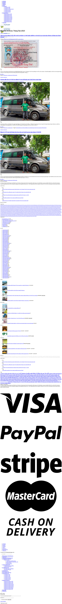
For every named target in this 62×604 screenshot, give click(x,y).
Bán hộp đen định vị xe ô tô (6, 219)
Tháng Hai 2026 (5, 230)
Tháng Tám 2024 (5, 238)
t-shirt (35, 381)
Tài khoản (4, 4)
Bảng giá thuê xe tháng (8, 21)
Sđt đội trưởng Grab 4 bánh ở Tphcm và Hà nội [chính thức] (39, 212)
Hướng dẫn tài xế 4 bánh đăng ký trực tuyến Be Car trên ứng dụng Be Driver (42, 210)
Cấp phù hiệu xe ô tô (5, 222)
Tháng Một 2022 (5, 256)
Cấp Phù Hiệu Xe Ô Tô (6, 564)
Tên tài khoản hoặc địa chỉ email (5, 595)
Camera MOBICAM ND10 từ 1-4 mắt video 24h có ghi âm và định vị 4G (20, 377)
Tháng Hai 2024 (5, 241)
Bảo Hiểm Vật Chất (7, 569)
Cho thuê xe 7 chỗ (7, 575)
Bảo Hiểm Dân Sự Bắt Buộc (9, 568)
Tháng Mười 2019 (5, 274)
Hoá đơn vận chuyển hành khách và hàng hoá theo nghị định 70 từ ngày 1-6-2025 (15, 194)
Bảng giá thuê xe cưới (8, 20)
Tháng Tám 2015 (5, 277)
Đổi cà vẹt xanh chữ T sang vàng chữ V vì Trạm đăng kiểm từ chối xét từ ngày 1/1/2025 (26, 216)
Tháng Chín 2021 (5, 260)
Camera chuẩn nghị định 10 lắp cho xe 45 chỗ (40, 375)
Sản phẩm (4, 2)
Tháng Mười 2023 (5, 244)
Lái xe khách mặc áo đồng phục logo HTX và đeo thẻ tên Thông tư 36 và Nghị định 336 (16, 192)
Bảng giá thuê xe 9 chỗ (8, 15)
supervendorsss (21, 39)
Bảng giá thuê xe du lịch (8, 19)
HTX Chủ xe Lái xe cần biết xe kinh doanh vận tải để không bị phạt (51, 209)
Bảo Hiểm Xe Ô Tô (5, 567)
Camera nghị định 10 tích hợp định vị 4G (8, 220)
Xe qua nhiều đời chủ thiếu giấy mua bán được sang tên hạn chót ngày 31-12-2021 (47, 215)
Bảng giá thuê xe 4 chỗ (8, 13)
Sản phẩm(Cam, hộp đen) (6, 558)
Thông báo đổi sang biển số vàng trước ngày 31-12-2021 (41, 214)
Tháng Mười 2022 (5, 251)
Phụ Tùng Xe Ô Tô (5, 571)
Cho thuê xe (4, 6)
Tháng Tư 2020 (5, 272)
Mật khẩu (2, 597)
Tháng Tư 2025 (5, 232)
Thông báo (4, 22)
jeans (56, 380)
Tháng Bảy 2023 (5, 246)
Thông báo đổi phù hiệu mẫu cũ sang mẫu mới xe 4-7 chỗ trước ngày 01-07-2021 (25, 214)
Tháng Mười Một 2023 (6, 243)
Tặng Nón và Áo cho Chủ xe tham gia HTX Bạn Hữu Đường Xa (30, 215)
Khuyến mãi (4, 224)
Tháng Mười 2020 (5, 268)
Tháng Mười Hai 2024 (6, 235)
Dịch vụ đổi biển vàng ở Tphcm (26, 208)
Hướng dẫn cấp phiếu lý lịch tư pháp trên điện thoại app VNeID (12, 197)
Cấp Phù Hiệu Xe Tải (7, 566)
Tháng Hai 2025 (5, 233)
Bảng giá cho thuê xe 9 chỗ (8, 583)
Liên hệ (3, 5)
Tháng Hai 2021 (5, 265)
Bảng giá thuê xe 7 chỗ (8, 14)
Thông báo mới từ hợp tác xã (7, 557)
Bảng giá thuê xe (5, 12)
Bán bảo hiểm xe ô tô (5, 218)
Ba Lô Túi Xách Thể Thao (6, 572)
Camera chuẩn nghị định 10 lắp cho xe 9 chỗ (10, 373)
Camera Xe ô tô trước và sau (11, 560)
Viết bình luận (14, 75)
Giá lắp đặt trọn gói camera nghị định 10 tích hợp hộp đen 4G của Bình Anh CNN (39, 208)
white (55, 381)
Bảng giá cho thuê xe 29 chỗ (8, 585)
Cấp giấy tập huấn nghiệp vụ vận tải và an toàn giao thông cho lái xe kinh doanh (37, 380)
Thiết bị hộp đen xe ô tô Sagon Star (45, 381)
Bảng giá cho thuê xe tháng (8, 588)
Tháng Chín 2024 (5, 237)
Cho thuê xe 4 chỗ (7, 7)
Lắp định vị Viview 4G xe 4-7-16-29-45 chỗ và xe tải (20, 381)
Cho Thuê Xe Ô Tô (5, 223)
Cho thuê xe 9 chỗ (7, 576)
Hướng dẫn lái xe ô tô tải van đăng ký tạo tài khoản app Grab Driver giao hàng (20, 79)
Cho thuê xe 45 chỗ (7, 11)
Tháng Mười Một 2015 (6, 276)
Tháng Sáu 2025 (5, 231)
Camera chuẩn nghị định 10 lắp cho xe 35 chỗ (19, 375)
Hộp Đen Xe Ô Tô (9, 563)
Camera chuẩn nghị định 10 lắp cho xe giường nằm (31, 376)
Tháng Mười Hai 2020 (6, 267)
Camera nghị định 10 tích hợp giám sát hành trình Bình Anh (21, 379)
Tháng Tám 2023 (5, 245)
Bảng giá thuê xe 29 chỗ (8, 17)
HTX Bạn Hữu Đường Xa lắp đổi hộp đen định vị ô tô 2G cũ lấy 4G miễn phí (34, 209)
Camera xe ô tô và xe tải (6, 221)
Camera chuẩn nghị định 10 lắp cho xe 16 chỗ (35, 373)
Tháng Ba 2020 (4, 273)
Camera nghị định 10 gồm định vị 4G (12, 561)
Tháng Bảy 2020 (5, 269)
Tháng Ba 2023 (4, 249)
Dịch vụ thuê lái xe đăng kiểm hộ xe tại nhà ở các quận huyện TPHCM (14, 208)
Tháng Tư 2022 (5, 254)
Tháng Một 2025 (5, 234)
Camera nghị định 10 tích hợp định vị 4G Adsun (46, 379)
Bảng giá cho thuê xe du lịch (8, 587)
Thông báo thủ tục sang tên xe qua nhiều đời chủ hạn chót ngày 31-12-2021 (29, 213)
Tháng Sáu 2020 (5, 270)
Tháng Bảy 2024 (5, 239)
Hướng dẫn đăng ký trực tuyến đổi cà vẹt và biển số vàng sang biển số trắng (15, 211)
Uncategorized (5, 33)
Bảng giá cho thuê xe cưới (8, 589)
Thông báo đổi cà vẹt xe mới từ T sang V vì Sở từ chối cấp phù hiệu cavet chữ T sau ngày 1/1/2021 (49, 213)
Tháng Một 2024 (5, 242)
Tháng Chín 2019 (5, 275)
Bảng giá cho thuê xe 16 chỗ (8, 584)
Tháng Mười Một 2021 (6, 258)
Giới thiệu (4, 1)
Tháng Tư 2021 (5, 263)
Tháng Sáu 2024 (5, 240)
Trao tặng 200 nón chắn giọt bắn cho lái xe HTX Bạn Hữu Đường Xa (15, 215)
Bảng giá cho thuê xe (6, 580)
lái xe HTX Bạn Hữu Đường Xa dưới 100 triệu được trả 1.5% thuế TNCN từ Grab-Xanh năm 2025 (18, 189)
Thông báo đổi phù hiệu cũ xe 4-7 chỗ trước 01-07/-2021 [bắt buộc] (8, 214)
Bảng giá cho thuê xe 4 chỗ (8, 581)
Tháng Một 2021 (5, 266)
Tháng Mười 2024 (5, 236)
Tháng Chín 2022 (5, 252)
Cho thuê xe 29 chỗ (7, 10)
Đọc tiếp (2, 74)
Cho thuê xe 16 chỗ (7, 577)
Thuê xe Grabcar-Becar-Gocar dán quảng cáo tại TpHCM (53, 212)
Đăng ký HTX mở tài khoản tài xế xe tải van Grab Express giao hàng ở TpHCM (20, 132)
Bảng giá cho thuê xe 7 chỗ (8, 582)
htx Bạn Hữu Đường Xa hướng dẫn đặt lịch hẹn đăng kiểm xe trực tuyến (17, 209)
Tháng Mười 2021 (5, 259)
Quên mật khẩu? (3, 601)
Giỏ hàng (3, 3)
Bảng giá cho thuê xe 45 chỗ (8, 586)
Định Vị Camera (6, 559)
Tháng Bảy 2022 (5, 253)
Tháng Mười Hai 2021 (6, 257)
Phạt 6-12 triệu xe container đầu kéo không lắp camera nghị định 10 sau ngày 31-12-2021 (21, 212)
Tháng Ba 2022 (4, 255)
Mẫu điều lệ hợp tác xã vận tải (7, 212)
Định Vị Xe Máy (8, 562)
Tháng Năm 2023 (5, 247)
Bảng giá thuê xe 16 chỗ (8, 16)
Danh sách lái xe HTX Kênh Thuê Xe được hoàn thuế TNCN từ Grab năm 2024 (15, 200)
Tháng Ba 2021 (4, 264)
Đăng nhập (9, 599)
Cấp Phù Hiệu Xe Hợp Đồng (9, 565)
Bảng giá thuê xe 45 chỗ (8, 18)
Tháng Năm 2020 (5, 271)
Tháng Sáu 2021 (5, 261)
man (33, 381)
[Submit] (2, 555)
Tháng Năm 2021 (5, 262)
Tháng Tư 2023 (5, 248)
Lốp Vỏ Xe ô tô (5, 570)
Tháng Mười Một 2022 (6, 250)
